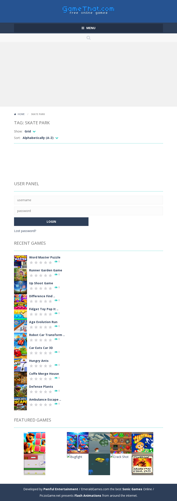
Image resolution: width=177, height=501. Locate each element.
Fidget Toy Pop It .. (43, 309)
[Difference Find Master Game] (20, 300)
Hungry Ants (39, 361)
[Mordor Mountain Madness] (99, 442)
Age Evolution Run (43, 322)
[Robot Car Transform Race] (20, 339)
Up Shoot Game (41, 283)
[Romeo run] (56, 464)
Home (21, 114)
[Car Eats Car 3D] (20, 352)
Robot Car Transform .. (47, 335)
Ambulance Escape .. (45, 399)
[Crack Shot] (119, 456)
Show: (18, 131)
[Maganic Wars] (142, 464)
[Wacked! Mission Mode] (34, 464)
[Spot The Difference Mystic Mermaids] (77, 442)
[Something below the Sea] (99, 464)
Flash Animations (87, 495)
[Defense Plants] (20, 391)
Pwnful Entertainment (60, 489)
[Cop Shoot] (56, 442)
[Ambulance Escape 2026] (20, 403)
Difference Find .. (42, 296)
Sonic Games (132, 489)
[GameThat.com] (88, 9)
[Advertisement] (88, 74)
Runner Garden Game (45, 270)
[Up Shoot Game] (20, 287)
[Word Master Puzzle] (20, 261)
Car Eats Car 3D (41, 348)
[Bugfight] (74, 456)
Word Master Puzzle (44, 257)
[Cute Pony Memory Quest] (34, 442)
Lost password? (25, 231)
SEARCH (88, 37)
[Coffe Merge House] (20, 378)
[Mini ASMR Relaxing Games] (121, 442)
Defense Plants (41, 386)
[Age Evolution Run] (20, 326)
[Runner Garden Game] (20, 274)
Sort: (17, 138)
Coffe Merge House (44, 374)
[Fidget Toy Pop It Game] (20, 313)
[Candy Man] (142, 442)
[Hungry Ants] (20, 365)
